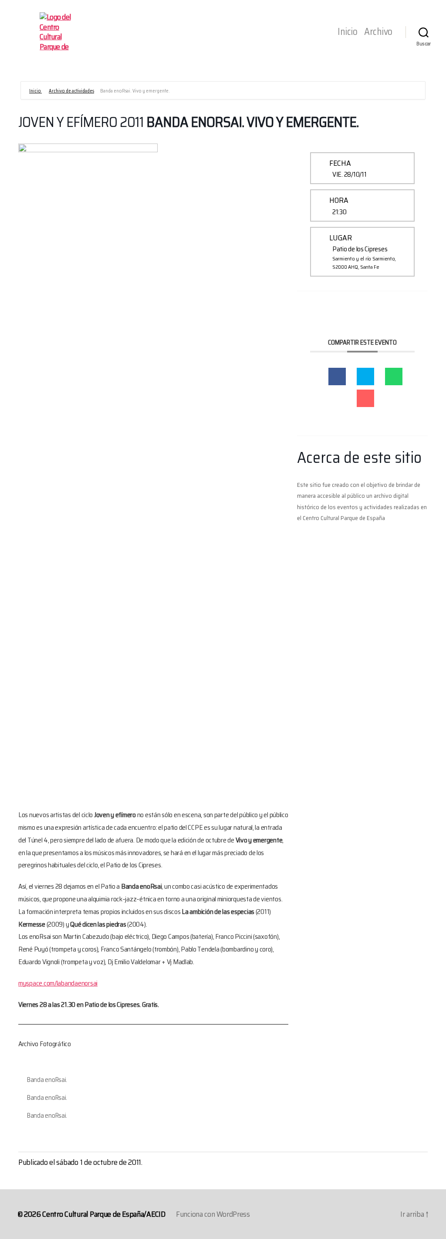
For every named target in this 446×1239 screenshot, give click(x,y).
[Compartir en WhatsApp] (393, 376)
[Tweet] (365, 376)
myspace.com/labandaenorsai (58, 983)
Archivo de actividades (71, 91)
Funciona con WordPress (213, 1214)
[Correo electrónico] (365, 398)
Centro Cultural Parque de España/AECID (104, 1214)
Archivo (378, 32)
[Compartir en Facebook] (337, 376)
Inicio (347, 32)
